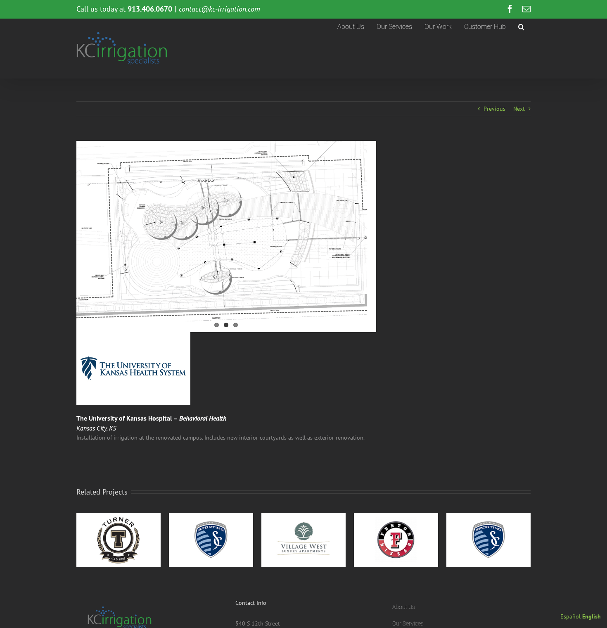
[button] (521, 27)
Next (519, 108)
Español (570, 616)
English (591, 616)
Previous (494, 108)
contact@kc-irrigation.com (219, 9)
